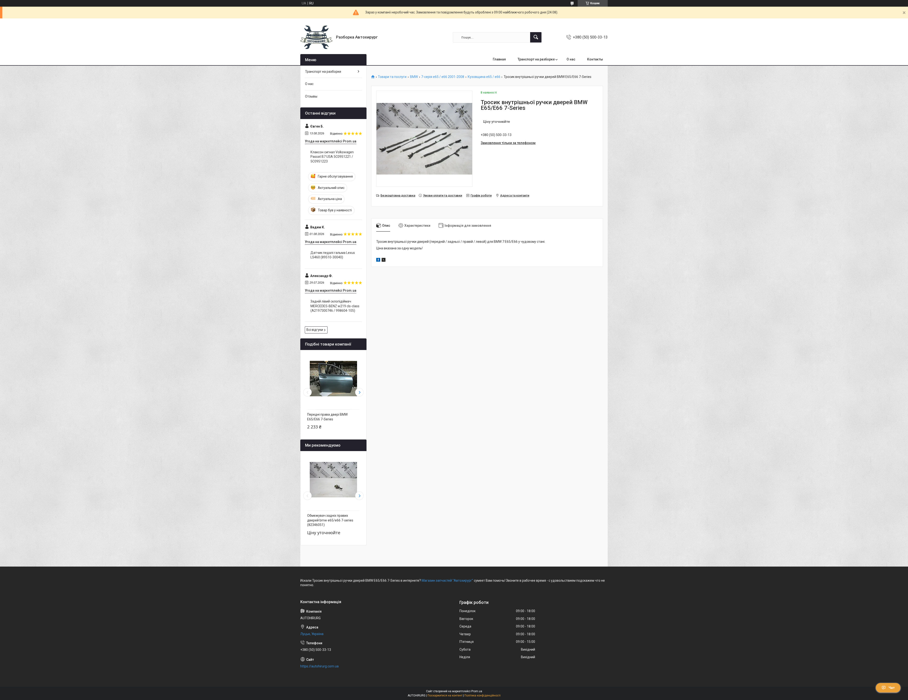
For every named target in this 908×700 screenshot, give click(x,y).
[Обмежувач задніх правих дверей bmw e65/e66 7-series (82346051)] (333, 479)
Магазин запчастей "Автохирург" (447, 580)
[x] (383, 260)
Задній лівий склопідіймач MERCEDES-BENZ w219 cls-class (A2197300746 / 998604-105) (334, 305)
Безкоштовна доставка (397, 195)
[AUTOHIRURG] (316, 37)
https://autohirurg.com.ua (319, 666)
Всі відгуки (314, 330)
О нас (571, 59)
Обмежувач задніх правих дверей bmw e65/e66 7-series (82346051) (330, 520)
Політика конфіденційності (482, 695)
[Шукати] (535, 37)
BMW (414, 77)
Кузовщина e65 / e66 (484, 77)
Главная (499, 59)
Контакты (595, 59)
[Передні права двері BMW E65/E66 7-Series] (333, 378)
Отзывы (311, 96)
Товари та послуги (392, 77)
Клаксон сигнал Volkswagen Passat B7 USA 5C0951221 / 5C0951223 (332, 156)
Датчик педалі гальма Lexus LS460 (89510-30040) (332, 255)
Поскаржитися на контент (445, 695)
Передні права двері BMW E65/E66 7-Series (327, 417)
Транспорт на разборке (536, 59)
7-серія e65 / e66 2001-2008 (442, 77)
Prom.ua (476, 691)
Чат (892, 688)
